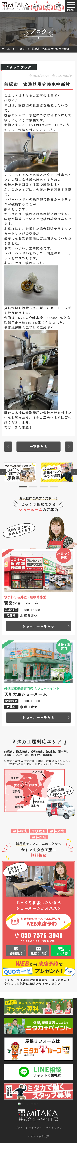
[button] (23, 486)
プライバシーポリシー (28, 1127)
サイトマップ (54, 1127)
